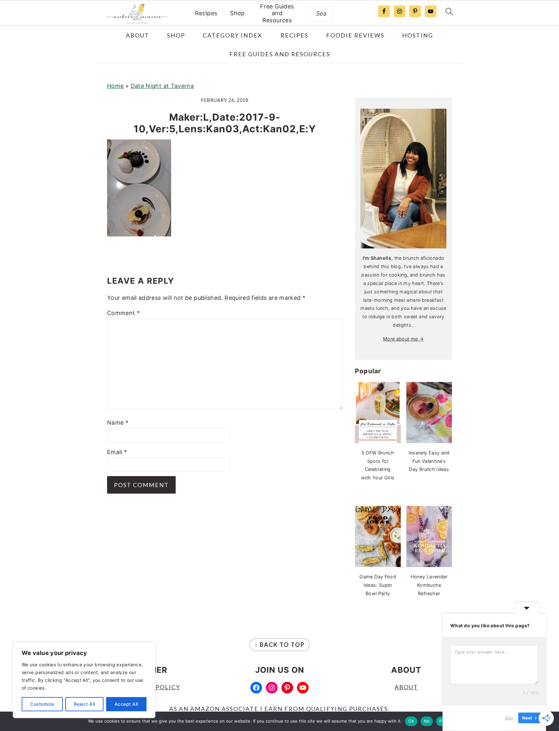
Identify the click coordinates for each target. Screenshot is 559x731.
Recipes (206, 13)
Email (117, 452)
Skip (509, 717)
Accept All (126, 704)
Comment (123, 313)
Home (115, 85)
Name (117, 422)
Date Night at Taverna (162, 85)
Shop (237, 13)
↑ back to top (280, 644)
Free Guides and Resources (277, 13)
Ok (411, 721)
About (406, 687)
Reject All (84, 704)
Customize (42, 704)
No (427, 721)
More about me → (403, 339)
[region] (84, 680)
